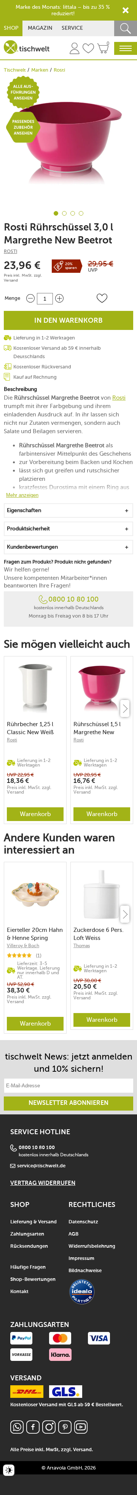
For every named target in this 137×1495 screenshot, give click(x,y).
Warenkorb (35, 814)
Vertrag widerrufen (42, 1183)
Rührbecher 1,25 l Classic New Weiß (30, 728)
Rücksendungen (29, 1246)
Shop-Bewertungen (33, 1279)
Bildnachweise (85, 1270)
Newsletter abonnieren (68, 1103)
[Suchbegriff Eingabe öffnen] (125, 28)
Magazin (40, 28)
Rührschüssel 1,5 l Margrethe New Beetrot (97, 728)
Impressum (81, 1258)
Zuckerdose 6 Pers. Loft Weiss (98, 934)
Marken (39, 70)
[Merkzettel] (88, 49)
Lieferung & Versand (33, 1222)
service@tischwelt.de (41, 1166)
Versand (11, 280)
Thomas (81, 945)
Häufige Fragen (28, 1267)
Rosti (59, 70)
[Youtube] (81, 1431)
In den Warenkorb (68, 320)
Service (72, 28)
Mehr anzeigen (22, 495)
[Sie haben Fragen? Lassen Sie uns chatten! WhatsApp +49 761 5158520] (17, 1431)
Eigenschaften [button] (24, 510)
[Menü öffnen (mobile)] (125, 48)
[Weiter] (124, 708)
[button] (102, 298)
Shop (11, 28)
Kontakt (19, 1291)
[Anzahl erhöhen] (59, 298)
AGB (73, 1234)
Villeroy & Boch (23, 945)
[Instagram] (49, 1431)
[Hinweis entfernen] (125, 10)
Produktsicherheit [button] (28, 528)
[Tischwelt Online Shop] (26, 47)
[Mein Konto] (75, 49)
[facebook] (33, 1431)
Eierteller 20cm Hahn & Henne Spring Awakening (35, 934)
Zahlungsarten (27, 1234)
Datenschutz (83, 1222)
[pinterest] (65, 1431)
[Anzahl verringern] (30, 298)
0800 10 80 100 (73, 599)
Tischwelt (15, 70)
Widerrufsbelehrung (91, 1246)
